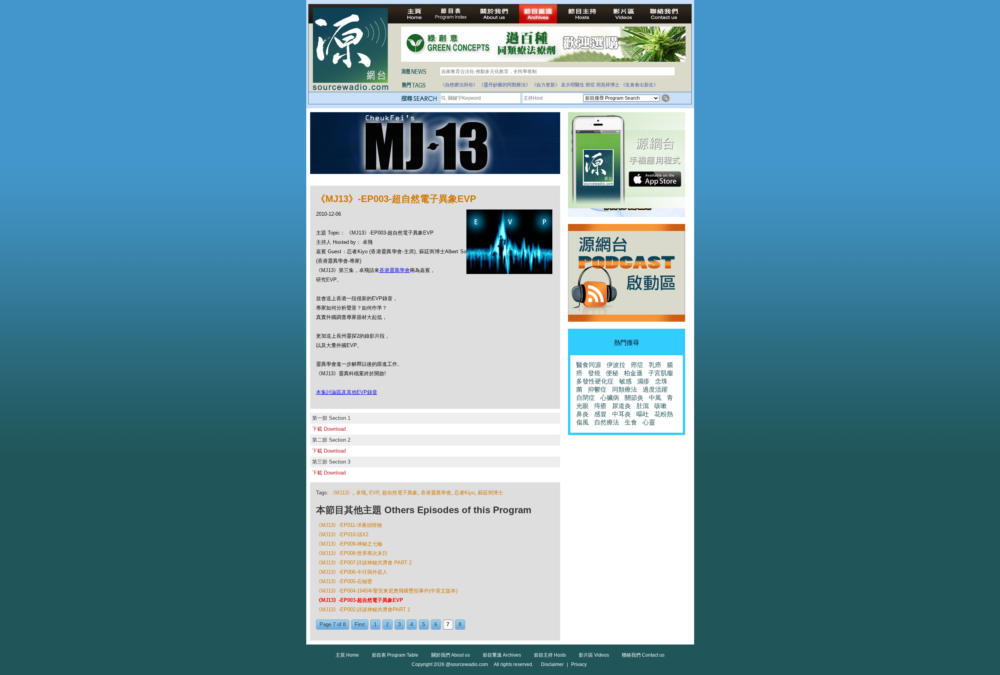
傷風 (582, 422)
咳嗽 (660, 406)
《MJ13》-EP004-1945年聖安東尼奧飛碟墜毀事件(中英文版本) (386, 591)
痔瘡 (600, 406)
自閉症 (585, 397)
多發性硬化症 (595, 381)
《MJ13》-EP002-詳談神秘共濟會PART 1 (363, 609)
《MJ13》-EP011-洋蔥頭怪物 (349, 525)
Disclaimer (552, 664)
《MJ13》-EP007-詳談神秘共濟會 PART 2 (364, 563)
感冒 (600, 414)
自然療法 (606, 422)
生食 (631, 422)
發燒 (594, 373)
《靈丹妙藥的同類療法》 (504, 85)
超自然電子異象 (400, 493)
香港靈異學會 (394, 270)
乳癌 (655, 365)
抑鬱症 (597, 389)
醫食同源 (588, 365)
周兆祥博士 (608, 85)
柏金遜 (633, 373)
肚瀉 (642, 406)
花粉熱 (663, 414)
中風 (655, 397)
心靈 (649, 422)
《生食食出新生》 (639, 85)
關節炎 (634, 397)
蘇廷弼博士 (490, 493)
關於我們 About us (450, 655)
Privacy (579, 664)
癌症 (590, 85)
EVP (374, 493)
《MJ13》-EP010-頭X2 (342, 534)
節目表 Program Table (395, 655)
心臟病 (609, 397)
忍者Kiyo (464, 493)
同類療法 (624, 389)
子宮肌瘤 (660, 373)
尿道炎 (621, 406)
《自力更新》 (546, 85)
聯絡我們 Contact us (643, 655)
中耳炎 (621, 414)
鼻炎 (582, 414)
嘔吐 (642, 414)
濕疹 (643, 381)
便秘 (612, 373)
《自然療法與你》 (459, 85)
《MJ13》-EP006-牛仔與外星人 (352, 572)
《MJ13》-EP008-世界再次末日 (352, 553)
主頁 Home (347, 655)
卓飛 (361, 493)
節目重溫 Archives (502, 655)
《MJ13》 (341, 493)
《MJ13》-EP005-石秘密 (344, 581)
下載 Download (329, 429)
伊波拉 (616, 365)
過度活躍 (655, 389)
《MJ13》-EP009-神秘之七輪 (349, 544)
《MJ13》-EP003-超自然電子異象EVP (359, 600)
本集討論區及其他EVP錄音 (346, 392)
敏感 (625, 381)
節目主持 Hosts (550, 655)
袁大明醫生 (572, 85)
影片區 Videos (594, 655)
